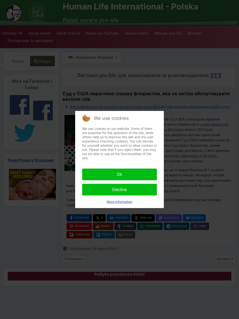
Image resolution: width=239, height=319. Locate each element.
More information (119, 202)
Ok (119, 174)
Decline (119, 189)
